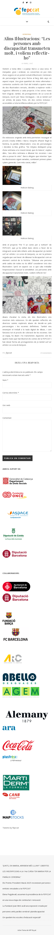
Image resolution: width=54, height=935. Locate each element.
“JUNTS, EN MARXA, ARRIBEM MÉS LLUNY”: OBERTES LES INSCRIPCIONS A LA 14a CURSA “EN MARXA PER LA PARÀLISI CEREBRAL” (27, 871)
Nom (5, 380)
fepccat (9, 353)
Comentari (7, 418)
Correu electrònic (11, 392)
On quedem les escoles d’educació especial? (22, 917)
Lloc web (6, 405)
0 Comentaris (46, 353)
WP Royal (32, 930)
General (27, 34)
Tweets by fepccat (11, 827)
